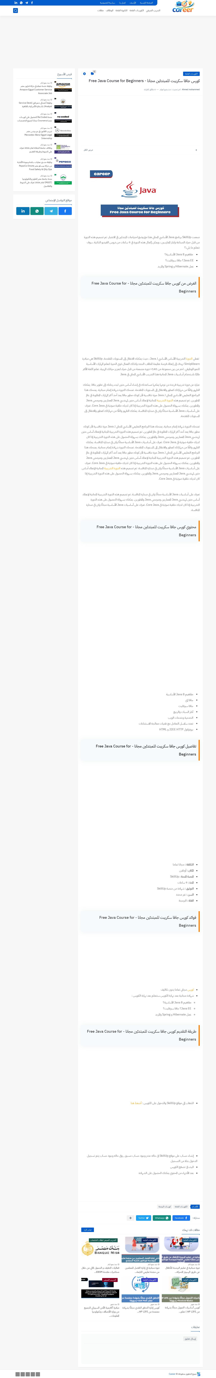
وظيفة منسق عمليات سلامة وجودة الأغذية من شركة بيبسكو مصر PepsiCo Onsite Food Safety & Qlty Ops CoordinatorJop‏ (34, 166)
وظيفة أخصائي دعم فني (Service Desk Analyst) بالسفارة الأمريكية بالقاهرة (35, 104)
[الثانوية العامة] (28, 1374)
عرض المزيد (88, 1229)
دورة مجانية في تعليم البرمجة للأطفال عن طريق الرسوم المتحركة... (182, 1270)
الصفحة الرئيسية (146, 2)
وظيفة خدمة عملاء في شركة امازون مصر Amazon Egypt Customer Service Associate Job (36, 89)
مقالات (100, 10)
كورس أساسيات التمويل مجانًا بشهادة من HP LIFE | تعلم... (182, 1310)
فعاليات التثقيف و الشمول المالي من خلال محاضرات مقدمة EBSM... (100, 1270)
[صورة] (63, 87)
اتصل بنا (122, 2)
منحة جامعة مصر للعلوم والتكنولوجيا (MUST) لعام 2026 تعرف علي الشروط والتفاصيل (36, 182)
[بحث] (15, 10)
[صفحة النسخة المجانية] (33, 1374)
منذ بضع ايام (192, 1264)
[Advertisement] (108, 44)
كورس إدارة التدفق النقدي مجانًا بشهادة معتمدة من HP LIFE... (140, 1310)
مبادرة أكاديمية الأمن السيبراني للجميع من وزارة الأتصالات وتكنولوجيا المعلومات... (101, 1312)
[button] (181, 1218)
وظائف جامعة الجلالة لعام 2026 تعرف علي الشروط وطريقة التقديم (36, 149)
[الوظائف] (23, 1374)
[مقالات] (17, 1374)
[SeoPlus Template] (199, 1374)
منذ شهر (194, 1304)
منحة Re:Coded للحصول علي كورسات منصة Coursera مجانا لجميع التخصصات (34, 118)
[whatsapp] (21, 3)
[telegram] (26, 3)
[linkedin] (16, 3)
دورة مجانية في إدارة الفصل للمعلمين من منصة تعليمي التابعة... (142, 1270)
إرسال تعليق (190, 1339)
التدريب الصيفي (153, 10)
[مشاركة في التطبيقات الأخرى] (130, 1218)
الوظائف (109, 10)
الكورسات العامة (137, 10)
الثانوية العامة (121, 10)
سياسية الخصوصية (107, 2)
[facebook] (32, 3)
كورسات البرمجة (165, 1206)
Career (172, 1374)
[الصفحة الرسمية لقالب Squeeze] (38, 1374)
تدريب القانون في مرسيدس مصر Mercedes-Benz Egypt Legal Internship (38, 135)
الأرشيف (133, 2)
